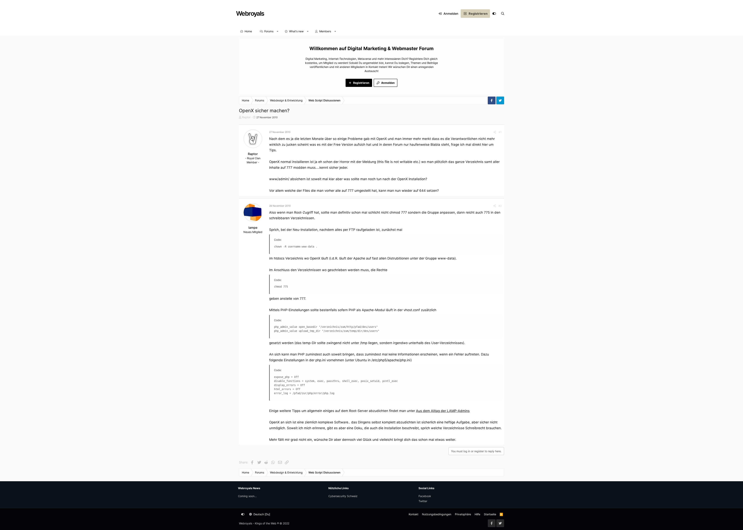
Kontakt (413, 514)
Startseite (490, 514)
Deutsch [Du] (261, 514)
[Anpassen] (494, 13)
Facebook (425, 496)
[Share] (494, 132)
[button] (278, 31)
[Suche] (502, 13)
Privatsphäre (463, 514)
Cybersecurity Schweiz (343, 496)
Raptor (246, 117)
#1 (500, 132)
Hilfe (477, 514)
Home (248, 31)
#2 (500, 205)
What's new (296, 31)
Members (325, 31)
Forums (268, 31)
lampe (252, 227)
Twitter (423, 501)
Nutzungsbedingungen (436, 514)
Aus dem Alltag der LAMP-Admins (443, 411)
